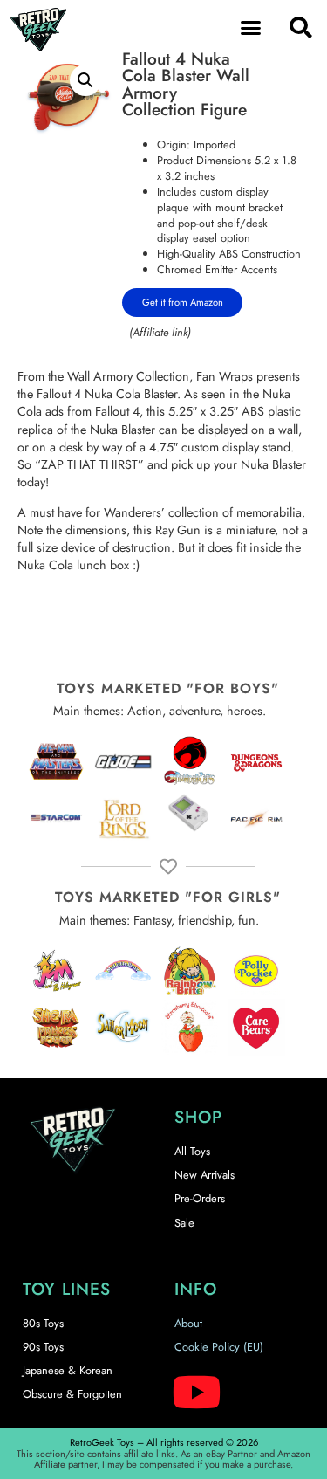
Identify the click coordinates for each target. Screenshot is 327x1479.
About (188, 1323)
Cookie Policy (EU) (218, 1346)
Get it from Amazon (182, 302)
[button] (250, 28)
